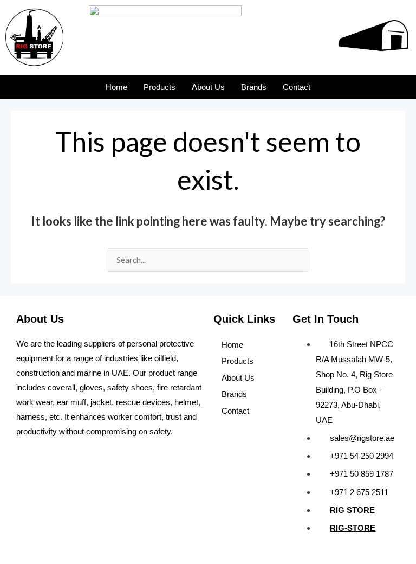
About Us (208, 87)
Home (116, 87)
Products (160, 87)
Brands (253, 87)
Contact (296, 87)
